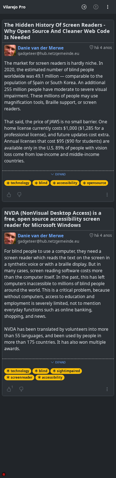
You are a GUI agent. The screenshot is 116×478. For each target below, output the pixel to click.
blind (43, 183)
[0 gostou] (9, 194)
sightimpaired (68, 371)
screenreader (21, 377)
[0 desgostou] (19, 194)
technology (20, 183)
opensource (96, 183)
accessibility (67, 183)
